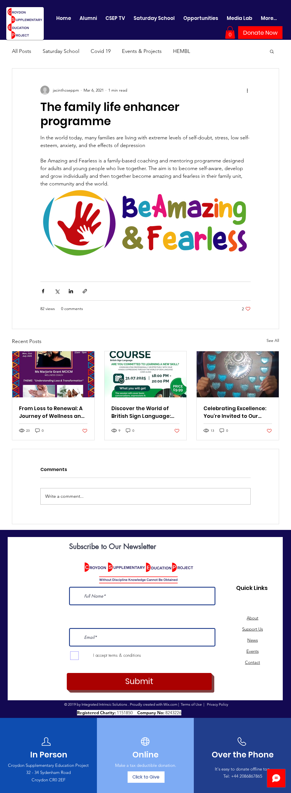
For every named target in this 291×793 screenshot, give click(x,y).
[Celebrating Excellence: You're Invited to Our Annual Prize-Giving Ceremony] (238, 374)
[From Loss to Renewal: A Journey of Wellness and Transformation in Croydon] (53, 374)
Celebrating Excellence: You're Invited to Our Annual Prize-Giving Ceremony (234, 412)
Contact (252, 662)
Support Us (252, 629)
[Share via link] (85, 291)
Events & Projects (142, 51)
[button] (230, 32)
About (252, 618)
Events (252, 651)
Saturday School (61, 51)
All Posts (21, 51)
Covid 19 (101, 51)
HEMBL (181, 51)
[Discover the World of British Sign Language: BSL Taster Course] (146, 374)
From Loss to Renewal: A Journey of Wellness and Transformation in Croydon (52, 412)
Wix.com (170, 704)
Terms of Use (191, 704)
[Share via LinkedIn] (71, 291)
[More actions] (247, 90)
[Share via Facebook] (43, 291)
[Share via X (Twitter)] (57, 291)
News (252, 640)
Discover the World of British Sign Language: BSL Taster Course (141, 412)
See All (273, 340)
